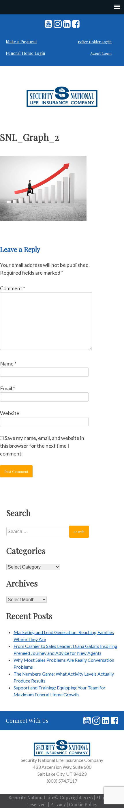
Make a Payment (21, 41)
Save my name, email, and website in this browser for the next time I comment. (42, 446)
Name (8, 363)
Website (9, 413)
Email (7, 388)
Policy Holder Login (95, 41)
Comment (12, 288)
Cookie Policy (83, 804)
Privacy (58, 804)
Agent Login (101, 53)
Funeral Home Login (25, 53)
